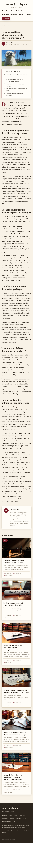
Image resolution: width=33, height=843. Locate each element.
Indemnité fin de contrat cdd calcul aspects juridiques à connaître (12, 647)
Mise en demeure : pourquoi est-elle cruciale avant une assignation (16, 691)
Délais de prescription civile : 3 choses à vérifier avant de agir (14, 733)
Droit (17, 11)
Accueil (4, 11)
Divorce (21, 14)
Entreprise (13, 14)
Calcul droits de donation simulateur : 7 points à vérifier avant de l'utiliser (13, 777)
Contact (6, 18)
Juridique (11, 11)
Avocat (23, 11)
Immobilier (5, 14)
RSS (14, 821)
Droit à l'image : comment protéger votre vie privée (13, 604)
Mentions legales (6, 821)
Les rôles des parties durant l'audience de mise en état (13, 561)
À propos (28, 14)
